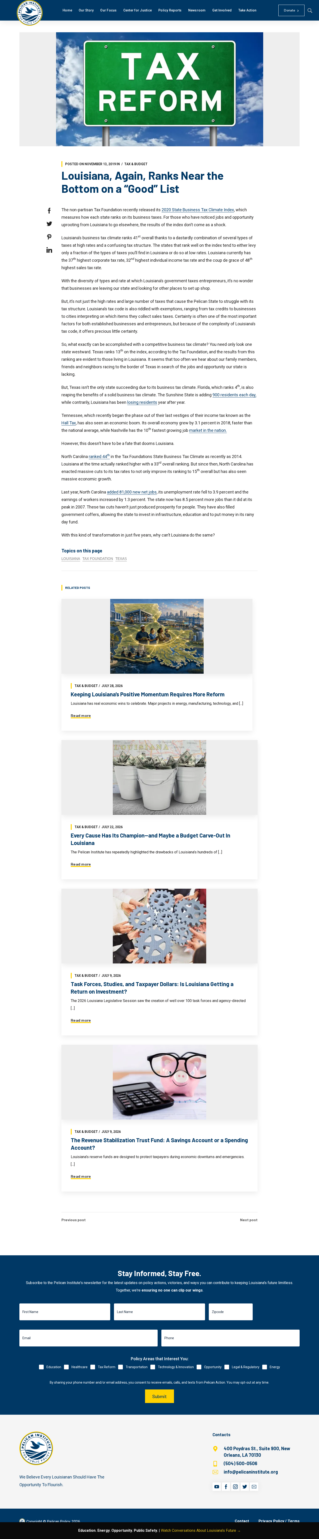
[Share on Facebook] (49, 210)
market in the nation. (208, 430)
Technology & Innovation (176, 1367)
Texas (121, 559)
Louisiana (70, 559)
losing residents (142, 402)
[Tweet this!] (49, 224)
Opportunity (213, 1367)
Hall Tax (68, 422)
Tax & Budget (136, 164)
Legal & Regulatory (245, 1367)
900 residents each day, (234, 394)
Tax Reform (106, 1367)
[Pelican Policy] (30, 13)
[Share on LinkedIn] (49, 250)
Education (53, 1367)
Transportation (137, 1367)
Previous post (73, 1220)
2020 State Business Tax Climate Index (198, 209)
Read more (81, 715)
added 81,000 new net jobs (132, 492)
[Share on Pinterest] (49, 237)
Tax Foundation (97, 559)
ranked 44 (99, 456)
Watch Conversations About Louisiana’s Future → (201, 1530)
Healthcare (79, 1367)
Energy (275, 1367)
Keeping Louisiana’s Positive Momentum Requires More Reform (148, 694)
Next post (249, 1220)
